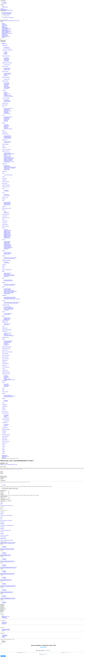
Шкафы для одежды (7, 317)
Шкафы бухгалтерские (7, 235)
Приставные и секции (7, 110)
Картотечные (6, 126)
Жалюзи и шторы (4, 35)
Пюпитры (5, 94)
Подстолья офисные (7, 100)
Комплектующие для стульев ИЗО (9, 379)
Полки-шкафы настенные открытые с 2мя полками (12, 298)
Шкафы (3, 122)
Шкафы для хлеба (7, 319)
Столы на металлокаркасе (8, 174)
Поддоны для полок (7, 288)
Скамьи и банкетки (5, 25)
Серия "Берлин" (6, 83)
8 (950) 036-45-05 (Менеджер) (7, 13)
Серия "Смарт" (6, 84)
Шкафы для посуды (7, 318)
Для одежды (6, 124)
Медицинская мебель (5, 32)
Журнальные (6, 111)
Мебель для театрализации (8, 159)
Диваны (3, 382)
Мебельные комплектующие (8, 96)
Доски (3, 200)
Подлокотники (6, 377)
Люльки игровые (7, 169)
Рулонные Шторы (4, 422)
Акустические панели (7, 73)
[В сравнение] (1, 475)
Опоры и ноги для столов (5, 217)
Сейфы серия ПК (7, 242)
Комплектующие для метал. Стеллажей (10, 257)
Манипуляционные (7, 323)
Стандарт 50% (6, 424)
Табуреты (3, 368)
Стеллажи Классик (7, 64)
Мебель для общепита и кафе (6, 208)
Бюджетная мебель (5, 27)
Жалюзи (3, 451)
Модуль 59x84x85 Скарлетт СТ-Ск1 (5, 580)
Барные (5, 211)
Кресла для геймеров (5, 353)
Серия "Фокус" (6, 60)
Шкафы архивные (7, 233)
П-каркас (5, 54)
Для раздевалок (6, 344)
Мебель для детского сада (5, 441)
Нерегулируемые (7, 195)
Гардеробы (3, 23)
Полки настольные (7, 293)
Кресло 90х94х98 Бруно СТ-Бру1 (5, 555)
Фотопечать (4, 432)
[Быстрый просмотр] (2, 557)
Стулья (3, 176)
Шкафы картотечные (7, 234)
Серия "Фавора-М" (7, 87)
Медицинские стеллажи (5, 337)
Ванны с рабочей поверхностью (9, 275)
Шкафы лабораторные (7, 136)
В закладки (4, 546)
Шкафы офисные (7, 236)
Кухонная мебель (4, 139)
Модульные (6, 386)
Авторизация (4, 2)
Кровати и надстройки (7, 154)
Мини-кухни (4, 457)
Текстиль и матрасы (5, 391)
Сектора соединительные (8, 128)
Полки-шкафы (4, 295)
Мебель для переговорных (6, 77)
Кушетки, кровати (4, 331)
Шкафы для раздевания (5, 181)
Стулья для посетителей (5, 358)
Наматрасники (4, 404)
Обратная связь (4, 622)
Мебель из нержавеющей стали (7, 31)
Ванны (3, 271)
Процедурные (6, 324)
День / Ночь (6, 425)
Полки (3, 286)
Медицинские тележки (7, 334)
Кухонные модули (7, 142)
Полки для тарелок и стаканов (9, 290)
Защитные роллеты (5, 427)
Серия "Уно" (6, 85)
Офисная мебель (4, 43)
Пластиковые (6, 415)
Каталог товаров (3, 41)
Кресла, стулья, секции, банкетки (7, 33)
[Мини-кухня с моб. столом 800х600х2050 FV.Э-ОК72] (8, 464)
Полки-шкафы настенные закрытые (9, 297)
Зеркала (5, 92)
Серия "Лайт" (6, 88)
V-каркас (5, 51)
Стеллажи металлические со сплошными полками (12, 302)
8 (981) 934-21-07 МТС (6, 14)
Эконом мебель (4, 178)
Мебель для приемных (5, 66)
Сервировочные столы (7, 95)
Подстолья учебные (7, 101)
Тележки (3, 311)
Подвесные (6, 120)
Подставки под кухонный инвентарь (10, 284)
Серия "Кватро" (6, 58)
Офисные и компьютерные (8, 108)
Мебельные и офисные (7, 244)
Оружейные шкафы (7, 241)
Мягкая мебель (4, 171)
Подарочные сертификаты (6, 629)
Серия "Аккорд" (6, 82)
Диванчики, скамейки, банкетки (9, 153)
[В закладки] (0, 475)
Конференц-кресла (4, 360)
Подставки (3, 282)
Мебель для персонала (5, 456)
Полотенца (3, 409)
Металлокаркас (6, 212)
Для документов (6, 125)
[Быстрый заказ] (1, 557)
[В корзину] (0, 557)
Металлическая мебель (5, 436)
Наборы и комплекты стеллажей (9, 157)
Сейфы (3, 239)
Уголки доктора (6, 168)
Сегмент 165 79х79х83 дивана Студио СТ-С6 (7, 561)
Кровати (3, 130)
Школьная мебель (4, 29)
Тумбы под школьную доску (6, 186)
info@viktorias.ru (11, 17)
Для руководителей (7, 48)
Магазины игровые (7, 166)
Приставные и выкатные (8, 116)
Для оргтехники (6, 119)
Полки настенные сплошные (8, 292)
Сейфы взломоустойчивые (8, 247)
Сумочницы (4, 264)
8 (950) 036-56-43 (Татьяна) (7, 12)
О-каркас (5, 53)
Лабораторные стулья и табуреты (6, 329)
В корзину (2, 478)
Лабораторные (6, 112)
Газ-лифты (6, 375)
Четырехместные (7, 385)
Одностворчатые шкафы (8, 340)
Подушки (3, 398)
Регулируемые (6, 194)
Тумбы (3, 326)
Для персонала (6, 47)
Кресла (3, 388)
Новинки (3, 37)
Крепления (6, 75)
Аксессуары (4, 90)
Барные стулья (4, 365)
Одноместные (6, 190)
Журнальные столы (7, 93)
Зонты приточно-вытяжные (8, 280)
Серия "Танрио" (6, 59)
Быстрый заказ (3, 480)
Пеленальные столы (7, 113)
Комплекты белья (4, 406)
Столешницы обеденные (5, 214)
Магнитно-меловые (7, 202)
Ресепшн (3, 145)
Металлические (6, 417)
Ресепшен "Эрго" (7, 69)
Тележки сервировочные (8, 313)
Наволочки (6, 400)
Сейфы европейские (7, 246)
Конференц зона (6, 109)
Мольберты (4, 206)
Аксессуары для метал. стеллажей (9, 258)
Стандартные (6, 414)
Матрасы (3, 393)
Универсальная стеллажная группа (7, 62)
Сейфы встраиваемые (7, 245)
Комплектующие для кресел (6, 373)
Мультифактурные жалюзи (6, 429)
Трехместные (6, 384)
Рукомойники (6, 276)
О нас (3, 6)
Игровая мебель (4, 163)
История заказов (4, 635)
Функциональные (7, 117)
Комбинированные (7, 203)
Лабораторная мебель (5, 133)
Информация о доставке (5, 616)
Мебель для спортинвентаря (8, 158)
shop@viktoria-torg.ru (5, 17)
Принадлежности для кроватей (9, 335)
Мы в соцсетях (4, 617)
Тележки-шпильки (7, 314)
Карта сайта (4, 623)
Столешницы (6, 99)
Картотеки (6, 343)
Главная (3, 26)
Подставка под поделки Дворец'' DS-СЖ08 (6, 549)
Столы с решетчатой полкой (8, 307)
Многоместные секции (5, 363)
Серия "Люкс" (4, 24)
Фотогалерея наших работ (6, 36)
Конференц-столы (7, 79)
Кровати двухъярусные (7, 253)
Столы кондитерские (7, 306)
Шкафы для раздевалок (7, 230)
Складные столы (4, 222)
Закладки (3, 636)
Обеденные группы (5, 224)
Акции (3, 630)
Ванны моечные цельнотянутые (9, 274)
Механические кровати (8, 333)
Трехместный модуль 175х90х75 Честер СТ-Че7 (7, 543)
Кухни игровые (6, 165)
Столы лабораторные (7, 135)
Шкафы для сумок (7, 231)
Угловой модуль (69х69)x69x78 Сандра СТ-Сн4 (7, 598)
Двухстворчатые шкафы (8, 341)
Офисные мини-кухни (7, 141)
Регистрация (4, 3)
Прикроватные (6, 118)
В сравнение (4, 547)
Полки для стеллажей (7, 289)
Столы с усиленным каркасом (9, 308)
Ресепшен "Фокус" (7, 68)
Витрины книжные (7, 152)
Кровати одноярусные (7, 252)
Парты (3, 188)
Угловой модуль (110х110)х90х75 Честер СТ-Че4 (7, 586)
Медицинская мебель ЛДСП (6, 348)
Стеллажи (3, 300)
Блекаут (5, 416)
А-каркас (5, 52)
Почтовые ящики (7, 262)
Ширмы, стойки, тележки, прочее (6, 346)
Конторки (3, 198)
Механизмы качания (7, 378)
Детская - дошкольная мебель (6, 28)
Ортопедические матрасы (8, 396)
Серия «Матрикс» (7, 86)
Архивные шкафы (7, 342)
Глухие (5, 74)
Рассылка (3, 637)
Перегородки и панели (5, 71)
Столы (3, 106)
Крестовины (6, 376)
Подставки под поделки (8, 160)
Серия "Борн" (6, 57)
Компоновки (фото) (5, 45)
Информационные (7, 204)
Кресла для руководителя (5, 355)
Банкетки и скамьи (5, 370)
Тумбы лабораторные (7, 137)
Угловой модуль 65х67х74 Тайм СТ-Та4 (6, 592)
